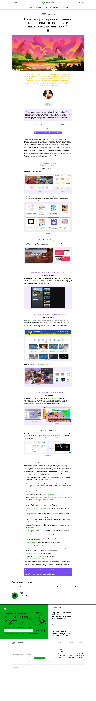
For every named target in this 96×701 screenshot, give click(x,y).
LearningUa (45, 504)
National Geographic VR (40, 280)
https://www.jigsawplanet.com (37, 558)
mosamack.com (48, 265)
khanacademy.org (47, 455)
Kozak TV (36, 508)
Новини (30, 7)
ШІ (46, 7)
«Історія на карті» (35, 527)
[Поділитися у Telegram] (21, 586)
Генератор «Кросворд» (32, 553)
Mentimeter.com (30, 548)
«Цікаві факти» (46, 508)
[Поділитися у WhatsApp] (75, 586)
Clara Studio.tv (66, 486)
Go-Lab (28, 196)
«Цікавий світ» (29, 517)
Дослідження (54, 7)
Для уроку (39, 7)
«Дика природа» (30, 530)
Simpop (63, 191)
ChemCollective (51, 398)
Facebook (79, 655)
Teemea (26, 466)
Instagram (79, 653)
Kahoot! (28, 538)
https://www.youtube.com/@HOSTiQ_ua (42, 499)
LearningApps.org (30, 542)
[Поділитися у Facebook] (57, 586)
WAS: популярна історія (48, 494)
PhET (39, 191)
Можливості (64, 7)
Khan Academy (44, 435)
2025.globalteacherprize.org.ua (40, 125)
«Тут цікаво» (29, 508)
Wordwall (28, 534)
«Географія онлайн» (31, 513)
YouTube (79, 657)
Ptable (41, 401)
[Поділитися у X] (39, 586)
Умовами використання (48, 661)
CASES (28, 490)
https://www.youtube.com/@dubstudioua (36, 500)
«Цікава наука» (48, 479)
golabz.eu (48, 233)
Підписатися (39, 630)
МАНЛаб (39, 384)
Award (70, 655)
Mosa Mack (54, 243)
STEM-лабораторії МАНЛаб (42, 364)
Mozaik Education (32, 320)
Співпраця (71, 657)
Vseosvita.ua (29, 545)
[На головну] (48, 2)
